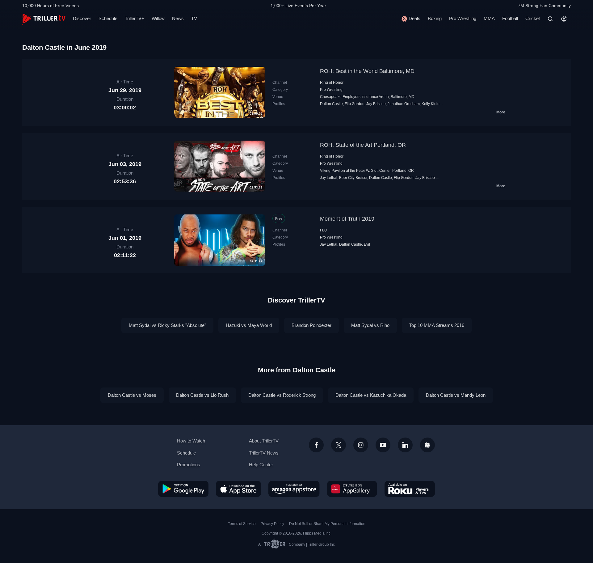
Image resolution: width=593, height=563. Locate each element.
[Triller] (427, 445)
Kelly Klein (430, 104)
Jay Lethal (328, 178)
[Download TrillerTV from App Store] (238, 489)
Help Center (261, 464)
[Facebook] (316, 445)
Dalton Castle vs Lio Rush (202, 395)
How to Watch (191, 440)
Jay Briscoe (376, 104)
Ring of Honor (331, 82)
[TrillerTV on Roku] (410, 489)
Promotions (188, 464)
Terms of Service (242, 524)
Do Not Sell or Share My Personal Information (327, 524)
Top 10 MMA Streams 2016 (436, 325)
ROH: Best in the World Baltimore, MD (367, 71)
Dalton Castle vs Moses (132, 395)
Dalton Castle (331, 104)
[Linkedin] (405, 445)
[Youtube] (383, 445)
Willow (158, 18)
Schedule (108, 18)
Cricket (532, 18)
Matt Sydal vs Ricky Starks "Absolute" (167, 325)
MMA (489, 18)
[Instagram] (360, 445)
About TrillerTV (264, 440)
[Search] (550, 19)
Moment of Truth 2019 (347, 219)
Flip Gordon (354, 104)
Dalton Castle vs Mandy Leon (456, 395)
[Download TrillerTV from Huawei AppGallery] (352, 489)
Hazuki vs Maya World (249, 325)
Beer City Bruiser (353, 178)
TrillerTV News (264, 452)
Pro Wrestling (462, 18)
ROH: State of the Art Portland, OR (363, 145)
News (178, 18)
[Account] (564, 19)
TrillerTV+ (134, 18)
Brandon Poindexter (311, 325)
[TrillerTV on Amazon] (294, 489)
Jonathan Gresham (404, 104)
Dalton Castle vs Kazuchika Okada (370, 395)
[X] (338, 445)
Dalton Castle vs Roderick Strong (282, 395)
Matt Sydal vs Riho (370, 325)
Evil (367, 244)
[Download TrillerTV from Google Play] (183, 489)
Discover (82, 18)
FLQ (323, 230)
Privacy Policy (272, 524)
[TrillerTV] (43, 18)
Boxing (435, 18)
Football (510, 18)
